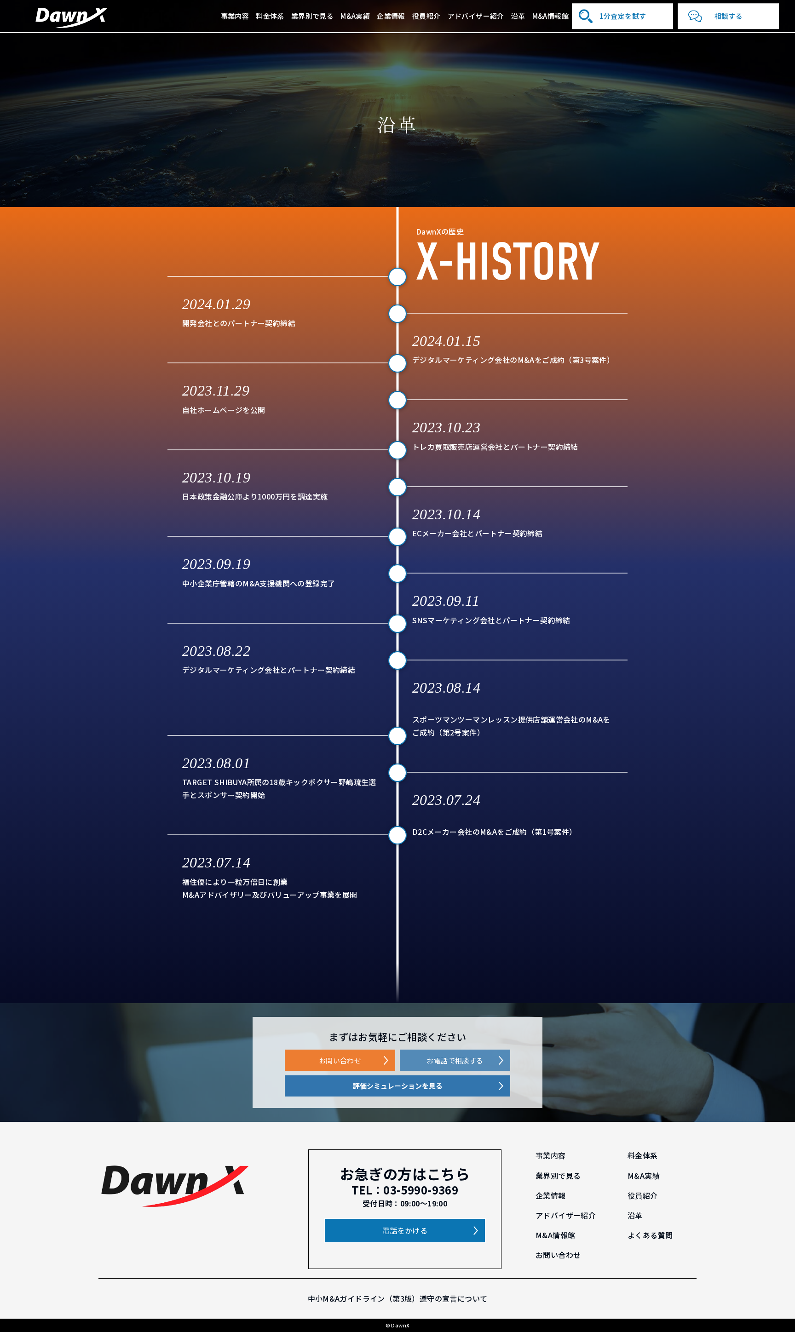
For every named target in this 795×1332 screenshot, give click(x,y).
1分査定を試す (622, 16)
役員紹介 (426, 16)
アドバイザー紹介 (476, 16)
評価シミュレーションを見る (398, 1086)
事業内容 (235, 16)
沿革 (518, 16)
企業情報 (391, 16)
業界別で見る (312, 16)
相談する (728, 16)
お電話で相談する (454, 1060)
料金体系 (270, 16)
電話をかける (404, 1230)
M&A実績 (355, 16)
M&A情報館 (550, 16)
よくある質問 (650, 1234)
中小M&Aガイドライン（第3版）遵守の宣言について (398, 1298)
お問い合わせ (340, 1060)
